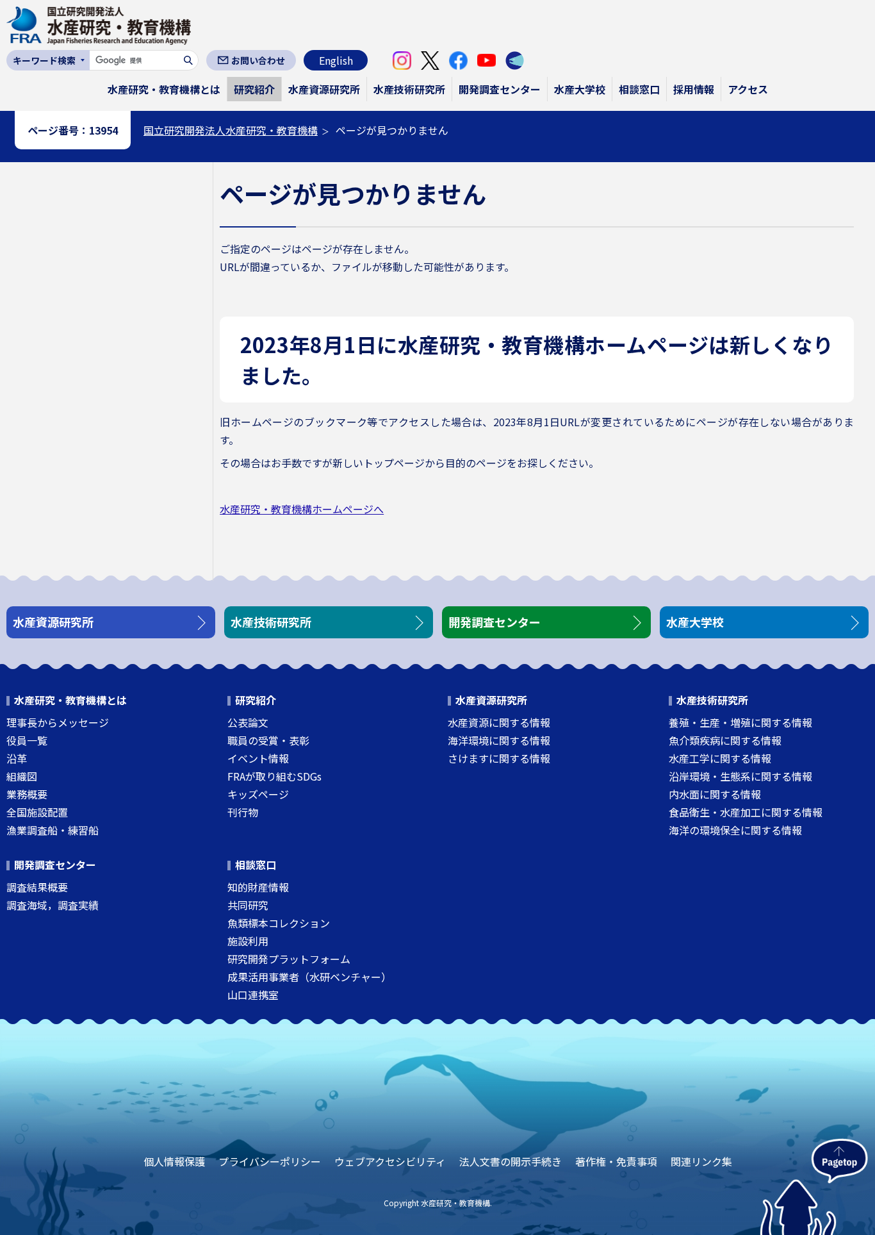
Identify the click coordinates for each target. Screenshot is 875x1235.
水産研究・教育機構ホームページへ (302, 509)
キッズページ (258, 794)
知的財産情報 (258, 887)
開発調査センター (500, 89)
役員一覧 (26, 740)
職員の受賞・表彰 (268, 740)
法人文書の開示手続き (510, 1161)
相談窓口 (639, 89)
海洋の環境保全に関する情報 (735, 830)
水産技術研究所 (409, 89)
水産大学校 (579, 89)
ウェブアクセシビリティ (390, 1161)
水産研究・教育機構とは (164, 89)
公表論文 (247, 722)
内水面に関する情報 (715, 794)
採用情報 (693, 89)
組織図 (21, 776)
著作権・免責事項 (616, 1161)
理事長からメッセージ (57, 722)
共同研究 (247, 905)
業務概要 (26, 794)
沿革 (16, 758)
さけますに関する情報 (499, 758)
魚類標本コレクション (278, 923)
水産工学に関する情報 (720, 758)
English (336, 60)
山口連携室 (253, 994)
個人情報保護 (174, 1161)
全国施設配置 (37, 812)
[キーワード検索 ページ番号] (48, 60)
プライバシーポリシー (269, 1161)
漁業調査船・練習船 (52, 830)
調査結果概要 (37, 887)
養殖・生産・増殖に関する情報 (740, 722)
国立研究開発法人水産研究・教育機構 (230, 130)
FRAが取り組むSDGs (274, 776)
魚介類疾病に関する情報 (725, 740)
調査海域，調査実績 (52, 905)
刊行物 (242, 812)
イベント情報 (258, 758)
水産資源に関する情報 (499, 722)
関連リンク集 (701, 1161)
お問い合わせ (258, 60)
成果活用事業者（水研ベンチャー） (309, 976)
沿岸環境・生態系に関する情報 (740, 776)
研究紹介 (254, 89)
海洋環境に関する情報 (499, 740)
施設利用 (247, 941)
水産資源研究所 (324, 89)
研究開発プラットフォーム (288, 958)
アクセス (748, 89)
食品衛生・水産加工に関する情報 (745, 812)
